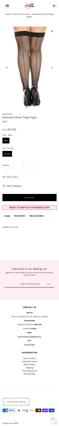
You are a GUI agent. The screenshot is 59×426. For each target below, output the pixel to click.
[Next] (52, 67)
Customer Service (29, 361)
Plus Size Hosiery (21, 14)
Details (7, 216)
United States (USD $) (16, 402)
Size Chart (12, 176)
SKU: (4, 129)
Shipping (29, 367)
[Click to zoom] (52, 31)
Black (6, 140)
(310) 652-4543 (29, 344)
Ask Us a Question (36, 216)
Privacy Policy (29, 373)
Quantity (5, 165)
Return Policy (19, 216)
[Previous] (7, 67)
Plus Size (7, 154)
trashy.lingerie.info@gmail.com (29, 336)
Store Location (29, 358)
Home (8, 14)
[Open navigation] (7, 5)
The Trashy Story (29, 370)
